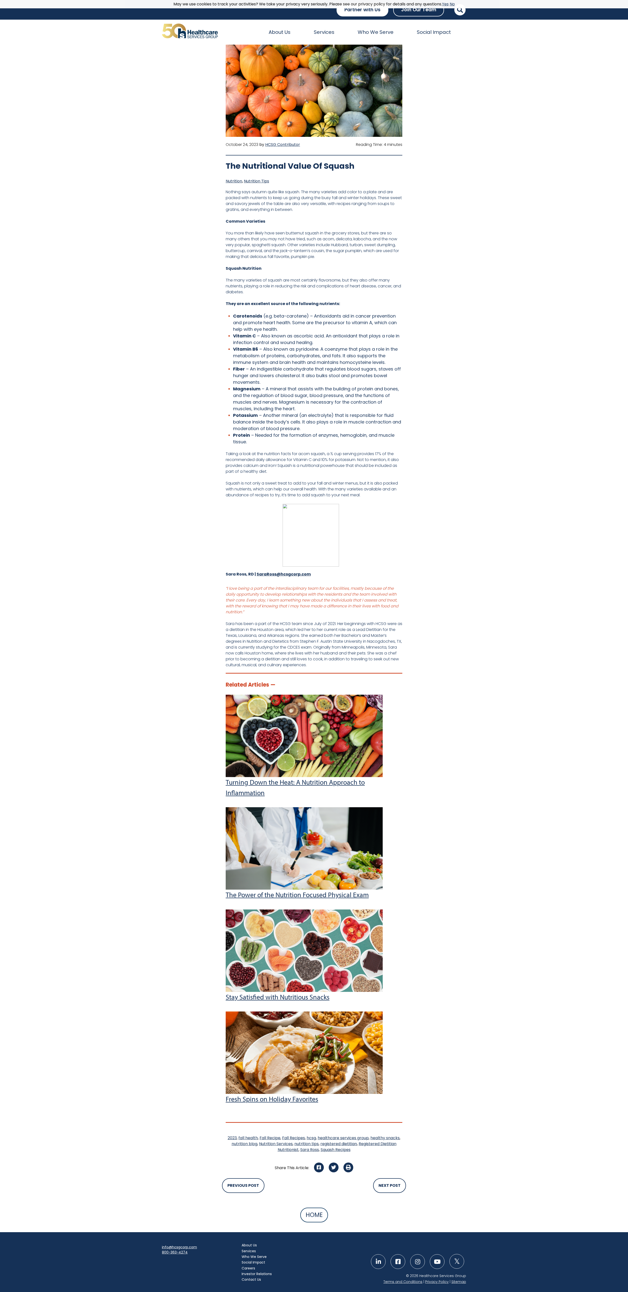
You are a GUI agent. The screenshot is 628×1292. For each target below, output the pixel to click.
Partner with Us (362, 9)
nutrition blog (244, 1144)
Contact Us (251, 1279)
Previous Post (243, 1185)
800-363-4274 (175, 1252)
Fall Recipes (293, 1138)
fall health (248, 1138)
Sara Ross (309, 1149)
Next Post (390, 1185)
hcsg (311, 1138)
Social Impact (434, 32)
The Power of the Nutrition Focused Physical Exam (297, 894)
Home (314, 1215)
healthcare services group (343, 1138)
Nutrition (234, 181)
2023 (232, 1138)
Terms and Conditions (402, 1281)
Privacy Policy (437, 1281)
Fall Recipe (270, 1138)
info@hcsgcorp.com (179, 1247)
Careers (248, 1268)
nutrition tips (306, 1144)
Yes (445, 4)
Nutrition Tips (256, 181)
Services (324, 32)
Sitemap (458, 1281)
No (452, 4)
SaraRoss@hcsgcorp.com (284, 574)
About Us (279, 32)
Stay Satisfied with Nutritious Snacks (277, 997)
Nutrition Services (276, 1144)
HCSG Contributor (282, 144)
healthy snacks (385, 1138)
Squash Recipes (336, 1149)
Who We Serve (375, 32)
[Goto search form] (460, 10)
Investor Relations (257, 1273)
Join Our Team (418, 9)
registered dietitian (338, 1144)
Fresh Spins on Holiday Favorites (272, 1099)
